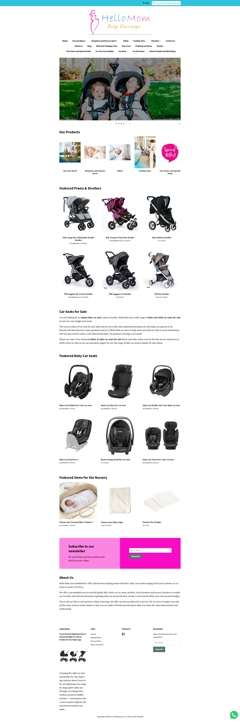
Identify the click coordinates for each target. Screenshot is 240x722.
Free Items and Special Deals (78, 51)
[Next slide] (129, 123)
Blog (89, 46)
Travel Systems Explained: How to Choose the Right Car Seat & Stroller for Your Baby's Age (72, 637)
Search (93, 634)
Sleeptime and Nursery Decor (104, 41)
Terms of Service (97, 644)
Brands (160, 46)
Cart (147, 3)
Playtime (155, 41)
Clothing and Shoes (143, 46)
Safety (125, 41)
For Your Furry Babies (105, 51)
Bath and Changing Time (106, 46)
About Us (79, 46)
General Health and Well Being (162, 51)
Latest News (64, 629)
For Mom (123, 51)
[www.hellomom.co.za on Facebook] (123, 634)
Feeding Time (139, 41)
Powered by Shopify (135, 716)
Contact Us (170, 41)
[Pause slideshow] (179, 123)
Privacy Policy (96, 641)
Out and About (78, 41)
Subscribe (135, 556)
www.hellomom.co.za (119, 716)
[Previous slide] (110, 123)
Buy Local (126, 46)
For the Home (138, 51)
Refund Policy (96, 637)
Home (65, 41)
